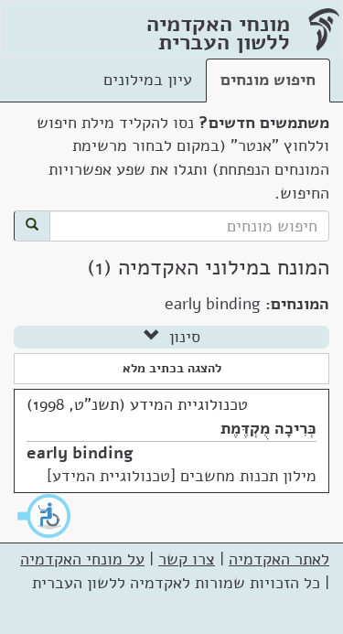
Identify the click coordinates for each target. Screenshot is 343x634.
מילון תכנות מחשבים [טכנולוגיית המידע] (181, 476)
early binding (80, 453)
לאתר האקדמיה (279, 559)
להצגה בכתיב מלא (172, 368)
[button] (44, 516)
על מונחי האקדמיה (82, 559)
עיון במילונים (147, 80)
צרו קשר (186, 559)
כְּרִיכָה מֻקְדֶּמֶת (268, 428)
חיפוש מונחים (268, 80)
